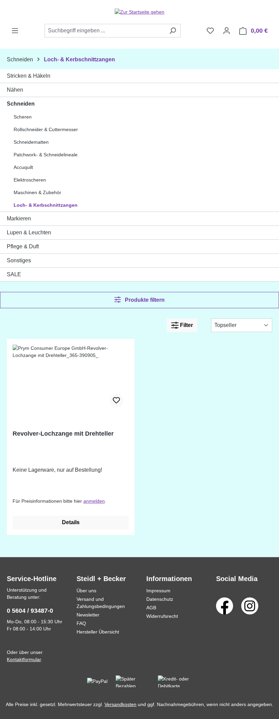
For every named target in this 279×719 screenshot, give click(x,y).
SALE (14, 274)
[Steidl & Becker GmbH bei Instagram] (249, 605)
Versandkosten (120, 704)
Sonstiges (19, 260)
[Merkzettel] (210, 30)
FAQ (81, 623)
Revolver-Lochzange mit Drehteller (63, 433)
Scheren (23, 117)
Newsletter (88, 615)
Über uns (86, 590)
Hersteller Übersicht (98, 632)
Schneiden (21, 104)
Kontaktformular (24, 659)
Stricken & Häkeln (28, 76)
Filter (186, 325)
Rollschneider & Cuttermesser (46, 129)
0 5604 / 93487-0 (30, 610)
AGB (151, 607)
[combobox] (105, 30)
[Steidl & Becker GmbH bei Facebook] (224, 605)
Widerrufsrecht (162, 616)
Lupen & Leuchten (29, 232)
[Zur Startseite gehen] (139, 12)
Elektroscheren (30, 180)
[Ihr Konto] (226, 30)
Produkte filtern (144, 300)
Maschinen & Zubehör (37, 192)
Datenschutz (159, 599)
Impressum (158, 590)
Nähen (15, 90)
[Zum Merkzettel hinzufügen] (116, 400)
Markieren (19, 218)
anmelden (94, 501)
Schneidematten (31, 142)
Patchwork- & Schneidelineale (46, 154)
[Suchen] (173, 30)
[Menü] (15, 30)
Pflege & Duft (23, 246)
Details (71, 522)
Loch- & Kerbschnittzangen (46, 205)
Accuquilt (23, 167)
